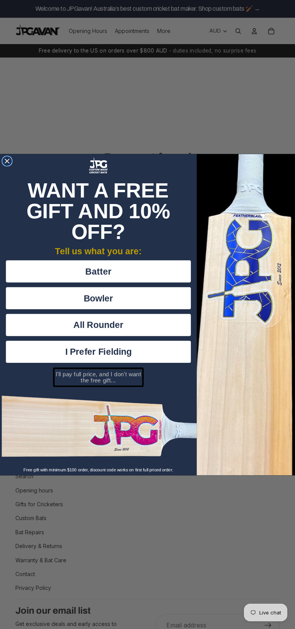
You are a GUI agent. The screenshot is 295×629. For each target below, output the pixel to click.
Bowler (98, 298)
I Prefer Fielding (98, 351)
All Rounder (98, 324)
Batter (98, 271)
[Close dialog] (7, 161)
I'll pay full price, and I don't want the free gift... (98, 377)
